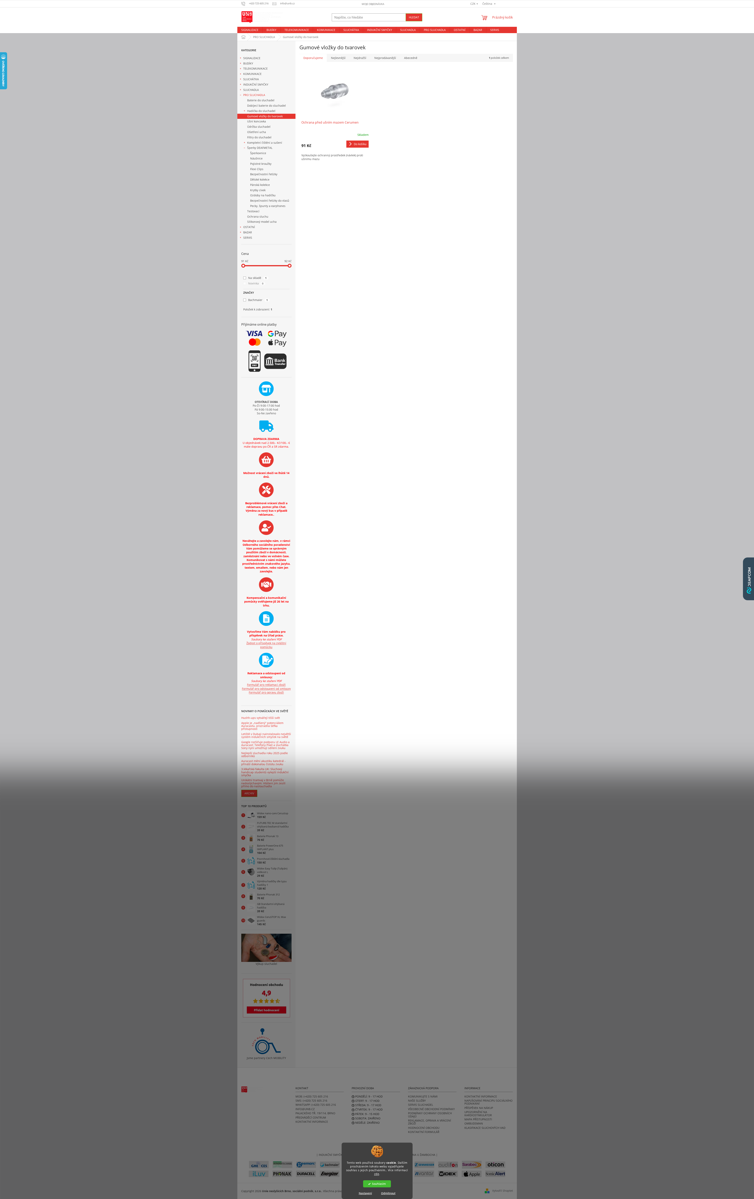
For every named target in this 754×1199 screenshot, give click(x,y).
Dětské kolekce (259, 179)
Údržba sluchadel (258, 127)
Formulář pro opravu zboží (266, 692)
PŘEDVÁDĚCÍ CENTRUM (310, 1117)
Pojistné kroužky (260, 164)
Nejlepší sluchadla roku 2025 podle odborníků (264, 755)
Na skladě (257, 278)
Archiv (249, 793)
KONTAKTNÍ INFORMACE (311, 1121)
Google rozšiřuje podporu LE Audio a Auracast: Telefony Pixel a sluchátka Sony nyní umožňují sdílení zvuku (265, 745)
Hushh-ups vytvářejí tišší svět (260, 717)
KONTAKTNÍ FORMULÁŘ (423, 1131)
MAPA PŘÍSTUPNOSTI (478, 1119)
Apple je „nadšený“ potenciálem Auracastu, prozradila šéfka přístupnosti (262, 725)
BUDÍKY (248, 63)
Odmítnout (388, 1193)
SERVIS (247, 237)
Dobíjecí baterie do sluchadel (266, 105)
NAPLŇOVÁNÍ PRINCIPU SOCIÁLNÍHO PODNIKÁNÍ (488, 1102)
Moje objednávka (373, 4)
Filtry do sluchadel (259, 137)
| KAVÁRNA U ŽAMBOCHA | (419, 1155)
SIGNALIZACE (251, 58)
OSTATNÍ (249, 227)
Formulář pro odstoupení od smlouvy (266, 688)
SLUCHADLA (251, 90)
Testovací (253, 211)
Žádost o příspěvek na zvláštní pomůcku (266, 645)
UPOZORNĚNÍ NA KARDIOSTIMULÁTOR (478, 1113)
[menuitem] (249, 30)
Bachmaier (258, 300)
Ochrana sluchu (257, 216)
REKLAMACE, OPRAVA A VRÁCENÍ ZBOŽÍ (429, 1122)
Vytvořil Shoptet (502, 1190)
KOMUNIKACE (252, 74)
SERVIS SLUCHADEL (420, 1104)
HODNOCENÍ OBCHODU (423, 1127)
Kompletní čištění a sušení (264, 142)
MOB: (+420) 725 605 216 (311, 1096)
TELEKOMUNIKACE (255, 68)
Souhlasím (379, 1184)
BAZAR (247, 232)
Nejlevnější (338, 58)
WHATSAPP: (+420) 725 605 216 (315, 1104)
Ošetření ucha (256, 132)
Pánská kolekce (260, 185)
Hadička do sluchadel (261, 111)
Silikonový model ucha (262, 222)
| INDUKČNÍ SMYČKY (330, 1155)
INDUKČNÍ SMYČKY (255, 84)
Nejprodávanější (385, 58)
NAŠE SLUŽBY (417, 1100)
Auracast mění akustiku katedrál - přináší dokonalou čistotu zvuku (263, 762)
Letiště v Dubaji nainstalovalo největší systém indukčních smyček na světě (266, 735)
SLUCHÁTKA (251, 79)
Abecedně (410, 58)
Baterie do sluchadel (260, 100)
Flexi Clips (256, 169)
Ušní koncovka (256, 121)
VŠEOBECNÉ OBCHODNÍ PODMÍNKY (431, 1109)
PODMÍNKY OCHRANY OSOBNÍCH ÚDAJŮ (430, 1115)
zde (376, 1174)
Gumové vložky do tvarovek (265, 116)
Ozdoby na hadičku (263, 195)
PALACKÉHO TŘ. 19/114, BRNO (315, 1113)
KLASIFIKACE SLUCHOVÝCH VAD (484, 1127)
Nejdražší (360, 58)
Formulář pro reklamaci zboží (266, 685)
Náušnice (256, 158)
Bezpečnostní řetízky (263, 174)
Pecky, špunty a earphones (267, 206)
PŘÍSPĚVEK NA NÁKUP (478, 1107)
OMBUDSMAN (473, 1123)
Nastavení (365, 1193)
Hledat (414, 17)
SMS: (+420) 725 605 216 (311, 1100)
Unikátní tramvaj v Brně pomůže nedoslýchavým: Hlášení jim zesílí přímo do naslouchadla (263, 783)
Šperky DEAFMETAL (259, 148)
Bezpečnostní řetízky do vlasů (269, 200)
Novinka (256, 283)
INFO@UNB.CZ (305, 1109)
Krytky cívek (258, 190)
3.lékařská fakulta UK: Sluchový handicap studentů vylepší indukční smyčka (265, 772)
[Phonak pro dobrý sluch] (282, 1173)
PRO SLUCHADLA (254, 95)
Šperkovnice (258, 153)
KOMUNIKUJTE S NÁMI (423, 1096)
